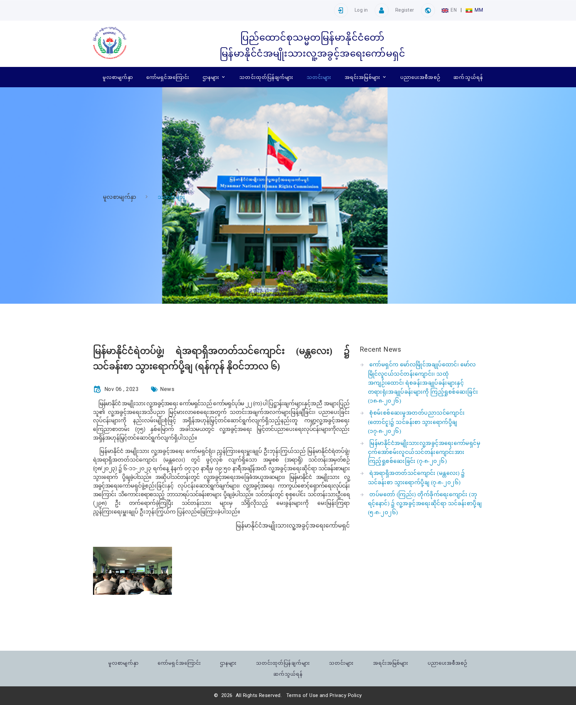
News (167, 389)
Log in (361, 10)
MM (478, 10)
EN (454, 10)
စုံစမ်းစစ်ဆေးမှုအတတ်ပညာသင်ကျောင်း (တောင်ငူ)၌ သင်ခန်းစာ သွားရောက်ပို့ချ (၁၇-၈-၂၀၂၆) (416, 422)
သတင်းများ (319, 77)
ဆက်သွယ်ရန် (468, 77)
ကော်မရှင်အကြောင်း (168, 77)
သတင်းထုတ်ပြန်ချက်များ (266, 77)
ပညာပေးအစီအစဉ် (420, 77)
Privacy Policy (346, 695)
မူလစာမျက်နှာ (118, 77)
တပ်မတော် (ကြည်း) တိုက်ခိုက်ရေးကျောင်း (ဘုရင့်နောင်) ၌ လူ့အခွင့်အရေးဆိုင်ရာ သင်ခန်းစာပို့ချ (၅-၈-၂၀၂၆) (425, 503)
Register (404, 10)
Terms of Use (302, 695)
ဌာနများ (211, 77)
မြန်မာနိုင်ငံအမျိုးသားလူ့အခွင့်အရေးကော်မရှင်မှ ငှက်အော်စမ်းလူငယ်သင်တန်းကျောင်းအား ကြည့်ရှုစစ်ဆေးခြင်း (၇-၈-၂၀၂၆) (424, 452)
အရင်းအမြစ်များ (362, 77)
